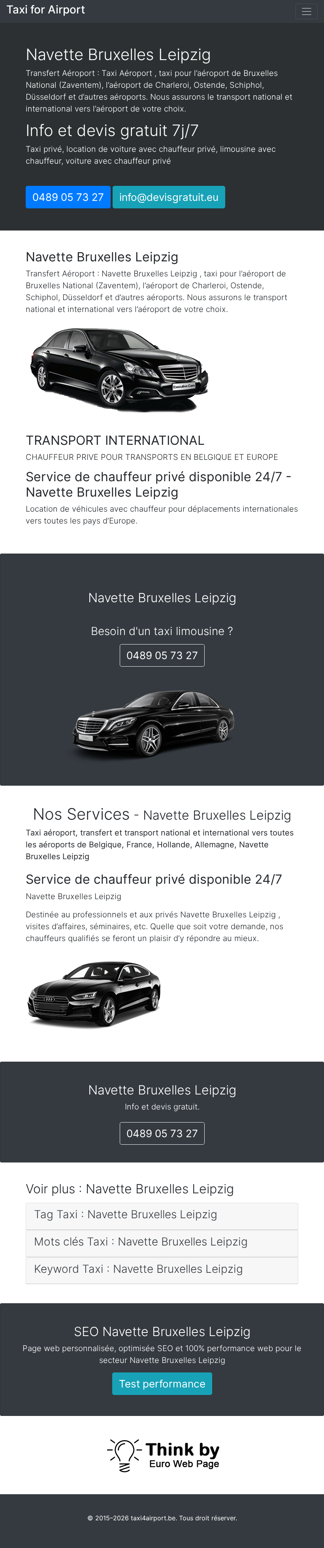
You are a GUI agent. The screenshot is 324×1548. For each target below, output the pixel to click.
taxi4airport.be (153, 1518)
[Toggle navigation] (307, 11)
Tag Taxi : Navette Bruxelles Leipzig (125, 1214)
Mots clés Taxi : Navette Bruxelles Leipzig (141, 1241)
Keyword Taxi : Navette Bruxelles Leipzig (138, 1269)
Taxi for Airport (45, 9)
